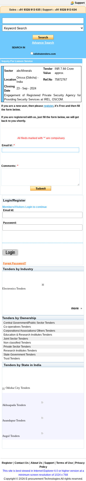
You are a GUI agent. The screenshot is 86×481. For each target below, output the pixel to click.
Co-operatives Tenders (17, 326)
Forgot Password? (14, 263)
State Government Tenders (20, 354)
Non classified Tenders (17, 342)
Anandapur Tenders (13, 420)
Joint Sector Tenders (16, 338)
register (48, 105)
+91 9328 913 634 (66, 9)
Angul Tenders (11, 436)
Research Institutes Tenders (20, 350)
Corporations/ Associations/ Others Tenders (29, 330)
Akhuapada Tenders (14, 405)
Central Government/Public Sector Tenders (29, 322)
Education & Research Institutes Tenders (28, 334)
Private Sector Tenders (17, 346)
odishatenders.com (44, 54)
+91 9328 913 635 (29, 9)
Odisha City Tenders (18, 387)
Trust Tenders (12, 358)
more (75, 308)
